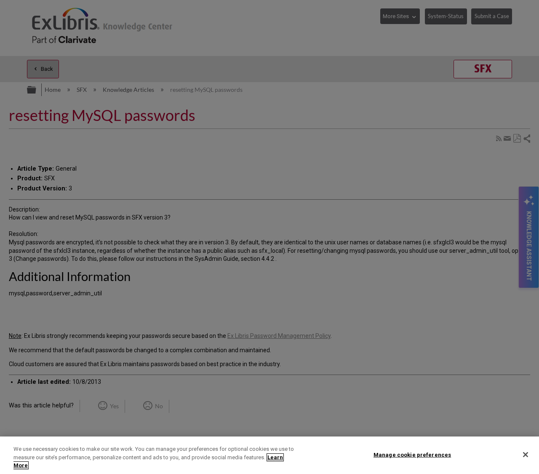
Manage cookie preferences (412, 454)
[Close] (525, 454)
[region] (269, 455)
